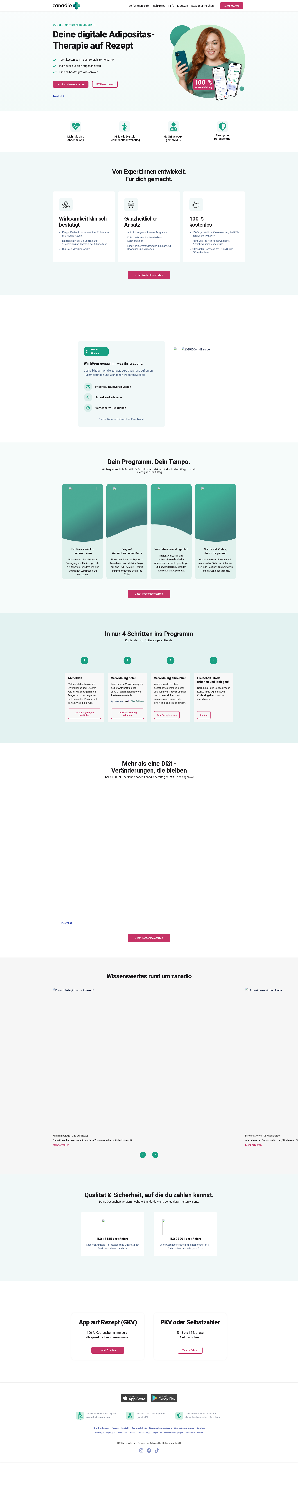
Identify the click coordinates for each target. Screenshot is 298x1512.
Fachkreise (158, 5)
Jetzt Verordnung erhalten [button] (127, 714)
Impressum (122, 1432)
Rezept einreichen (202, 5)
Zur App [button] (204, 715)
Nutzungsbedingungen (105, 1432)
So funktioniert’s (139, 5)
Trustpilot (58, 96)
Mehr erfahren (61, 1144)
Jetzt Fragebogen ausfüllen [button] (84, 714)
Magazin (182, 5)
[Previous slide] (143, 1155)
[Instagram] (141, 1450)
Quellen (200, 1428)
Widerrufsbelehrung (194, 1432)
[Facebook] (149, 1450)
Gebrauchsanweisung (160, 1428)
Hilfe (171, 5)
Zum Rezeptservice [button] (167, 715)
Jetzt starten (231, 5)
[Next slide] (155, 1155)
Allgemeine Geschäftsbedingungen (168, 1432)
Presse (115, 1428)
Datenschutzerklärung (139, 1432)
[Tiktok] (156, 1450)
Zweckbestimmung (184, 1428)
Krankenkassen (101, 1428)
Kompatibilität (139, 1428)
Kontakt (125, 1428)
